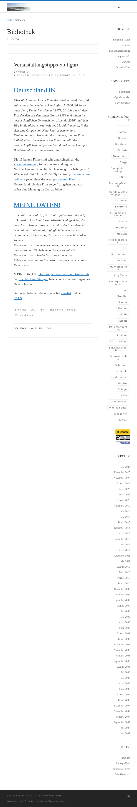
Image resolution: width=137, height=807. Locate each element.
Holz (125, 248)
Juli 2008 (125, 672)
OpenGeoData (123, 67)
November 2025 (122, 477)
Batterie (122, 150)
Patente (123, 320)
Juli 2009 (125, 611)
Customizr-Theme (57, 801)
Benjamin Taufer (121, 39)
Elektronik (121, 206)
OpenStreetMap (122, 97)
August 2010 (123, 566)
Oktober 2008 (123, 655)
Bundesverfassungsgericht (118, 193)
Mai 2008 (125, 677)
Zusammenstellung (26, 164)
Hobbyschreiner (118, 241)
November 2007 (122, 711)
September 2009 (122, 600)
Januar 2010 (124, 583)
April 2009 (124, 622)
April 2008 (124, 683)
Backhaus (121, 144)
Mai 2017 (125, 516)
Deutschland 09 (35, 89)
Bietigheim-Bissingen (118, 169)
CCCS (18, 298)
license (123, 302)
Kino (125, 290)
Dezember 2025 (122, 472)
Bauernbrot (120, 156)
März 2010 (124, 572)
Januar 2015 (124, 522)
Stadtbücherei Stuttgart (33, 279)
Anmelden (125, 757)
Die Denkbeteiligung (119, 50)
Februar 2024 (123, 483)
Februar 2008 (123, 694)
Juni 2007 (125, 733)
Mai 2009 (125, 616)
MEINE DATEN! (37, 204)
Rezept (123, 341)
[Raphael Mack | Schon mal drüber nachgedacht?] (19, 6)
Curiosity (125, 45)
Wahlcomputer (118, 407)
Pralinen (122, 335)
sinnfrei (123, 383)
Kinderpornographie (118, 282)
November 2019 (122, 505)
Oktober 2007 (123, 716)
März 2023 (124, 494)
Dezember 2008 (122, 644)
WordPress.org (122, 774)
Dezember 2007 (122, 705)
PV (111, 341)
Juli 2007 (125, 727)
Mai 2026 (125, 466)
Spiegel (123, 389)
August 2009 (123, 605)
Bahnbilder (124, 91)
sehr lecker (120, 377)
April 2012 (124, 550)
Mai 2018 (125, 511)
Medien (123, 308)
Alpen (124, 131)
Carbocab (121, 200)
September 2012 (122, 539)
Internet (122, 260)
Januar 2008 (124, 700)
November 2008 (122, 650)
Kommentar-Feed (121, 768)
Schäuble (122, 371)
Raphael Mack (24, 795)
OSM (124, 314)
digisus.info (124, 56)
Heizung (122, 233)
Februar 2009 (123, 633)
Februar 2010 (123, 577)
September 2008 (122, 661)
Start (9, 19)
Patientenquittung (118, 328)
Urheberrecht (119, 401)
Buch (124, 177)
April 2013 (124, 533)
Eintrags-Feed (123, 763)
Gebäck (123, 221)
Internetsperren (118, 268)
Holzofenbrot (119, 254)
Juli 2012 (125, 544)
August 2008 (123, 666)
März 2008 (124, 688)
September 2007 (122, 722)
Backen (123, 138)
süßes (124, 395)
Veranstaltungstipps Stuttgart (46, 64)
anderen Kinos (67, 179)
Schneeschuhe (118, 357)
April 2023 (124, 489)
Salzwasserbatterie (118, 349)
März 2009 (124, 627)
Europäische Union (118, 214)
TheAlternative (122, 102)
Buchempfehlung (118, 184)
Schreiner (121, 365)
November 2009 (122, 594)
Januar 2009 (124, 639)
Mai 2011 (125, 561)
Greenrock (121, 227)
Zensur (123, 419)
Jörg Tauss (120, 275)
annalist (66, 293)
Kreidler (122, 296)
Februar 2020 (123, 500)
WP (24, 801)
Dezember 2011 (122, 555)
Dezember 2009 (122, 589)
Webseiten (121, 413)
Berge (124, 162)
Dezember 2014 (122, 527)
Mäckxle (125, 61)
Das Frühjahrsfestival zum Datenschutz (64, 274)
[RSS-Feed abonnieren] (129, 796)
